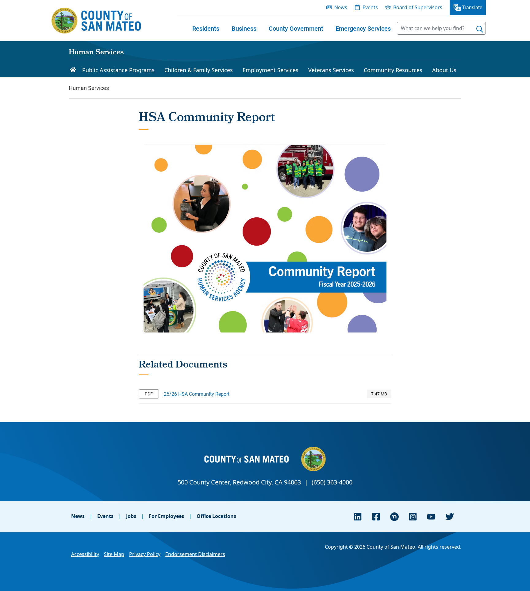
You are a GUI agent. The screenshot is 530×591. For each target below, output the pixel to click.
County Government (296, 28)
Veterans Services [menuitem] (331, 70)
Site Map (114, 554)
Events (105, 516)
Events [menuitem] (370, 7)
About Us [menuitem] (444, 70)
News (78, 516)
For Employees (166, 516)
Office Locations (216, 516)
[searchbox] (441, 28)
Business (244, 28)
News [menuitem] (340, 7)
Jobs (131, 516)
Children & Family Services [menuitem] (198, 70)
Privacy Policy (144, 554)
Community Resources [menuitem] (393, 70)
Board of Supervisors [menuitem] (417, 7)
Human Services (96, 53)
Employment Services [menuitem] (270, 70)
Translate (472, 7)
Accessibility (85, 554)
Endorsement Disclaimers (195, 554)
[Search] (479, 29)
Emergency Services (363, 28)
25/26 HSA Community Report (196, 394)
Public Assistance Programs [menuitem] (118, 70)
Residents (205, 28)
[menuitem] (205, 28)
